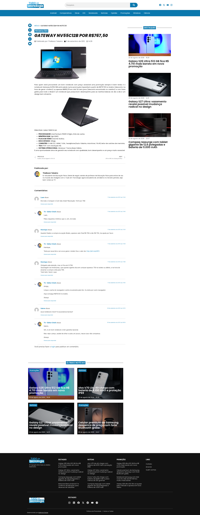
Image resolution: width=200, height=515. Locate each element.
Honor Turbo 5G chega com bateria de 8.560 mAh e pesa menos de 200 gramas (98, 479)
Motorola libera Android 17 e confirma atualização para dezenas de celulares (68, 485)
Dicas (77, 13)
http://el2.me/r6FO (92, 251)
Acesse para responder (47, 204)
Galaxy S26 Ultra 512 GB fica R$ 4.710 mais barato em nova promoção (69, 465)
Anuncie (149, 467)
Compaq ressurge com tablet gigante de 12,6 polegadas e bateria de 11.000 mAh (69, 479)
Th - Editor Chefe (50, 212)
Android (53, 13)
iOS (84, 13)
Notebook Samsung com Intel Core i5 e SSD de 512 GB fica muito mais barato (128, 479)
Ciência (147, 13)
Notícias (104, 13)
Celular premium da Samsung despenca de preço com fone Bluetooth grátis (128, 472)
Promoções (125, 13)
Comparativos (66, 13)
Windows (137, 13)
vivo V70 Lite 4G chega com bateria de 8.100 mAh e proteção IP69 (100, 465)
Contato (149, 464)
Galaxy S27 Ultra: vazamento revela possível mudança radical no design (70, 472)
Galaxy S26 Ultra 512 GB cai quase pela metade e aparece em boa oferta (129, 485)
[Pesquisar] (134, 5)
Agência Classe (43, 512)
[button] (30, 25)
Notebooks (93, 13)
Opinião (114, 13)
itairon (43, 308)
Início (36, 26)
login (53, 347)
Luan (42, 197)
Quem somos (151, 470)
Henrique (44, 230)
